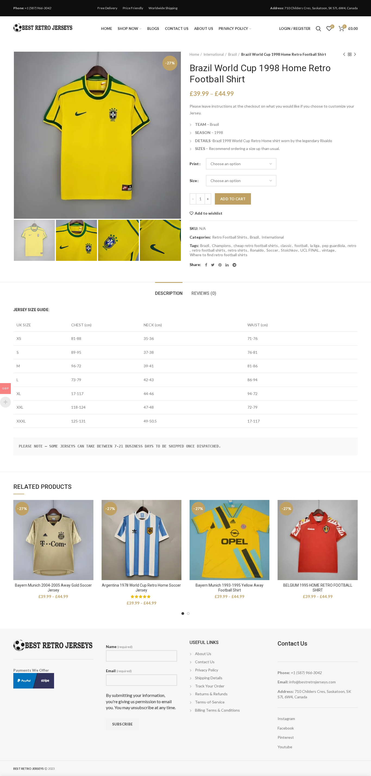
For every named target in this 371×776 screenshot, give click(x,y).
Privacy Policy (206, 670)
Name (119, 646)
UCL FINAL (309, 250)
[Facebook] (206, 264)
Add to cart (233, 199)
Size (193, 180)
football (300, 245)
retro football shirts (208, 250)
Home (194, 54)
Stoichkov (289, 250)
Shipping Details (208, 677)
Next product (355, 54)
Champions (221, 245)
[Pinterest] (220, 264)
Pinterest (286, 737)
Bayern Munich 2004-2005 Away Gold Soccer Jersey (53, 587)
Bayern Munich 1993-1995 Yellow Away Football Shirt (229, 587)
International (213, 54)
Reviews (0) (203, 293)
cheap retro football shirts (256, 245)
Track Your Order (209, 686)
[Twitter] (212, 264)
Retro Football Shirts (229, 237)
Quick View (89, 509)
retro (352, 245)
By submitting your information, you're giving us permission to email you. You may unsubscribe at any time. (141, 701)
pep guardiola (333, 245)
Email (119, 670)
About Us (203, 653)
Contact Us (205, 661)
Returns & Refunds (211, 693)
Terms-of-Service (210, 702)
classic (286, 245)
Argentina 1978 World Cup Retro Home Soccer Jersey (141, 587)
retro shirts (237, 250)
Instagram (286, 718)
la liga (314, 245)
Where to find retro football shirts (218, 255)
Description (169, 293)
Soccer (272, 250)
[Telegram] (234, 264)
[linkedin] (227, 264)
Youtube (285, 746)
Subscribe (122, 724)
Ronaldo (257, 250)
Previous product (344, 54)
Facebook (286, 728)
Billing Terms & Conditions (217, 710)
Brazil (232, 54)
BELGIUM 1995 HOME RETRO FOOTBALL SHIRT (317, 587)
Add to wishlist (208, 213)
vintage (328, 250)
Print (194, 163)
